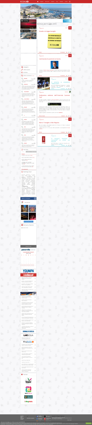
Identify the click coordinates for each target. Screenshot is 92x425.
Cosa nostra (29, 179)
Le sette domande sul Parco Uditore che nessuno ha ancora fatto (28, 166)
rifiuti (34, 188)
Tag (66, 52)
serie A (28, 189)
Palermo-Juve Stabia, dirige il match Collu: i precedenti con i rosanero (27, 287)
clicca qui (72, 423)
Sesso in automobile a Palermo (28, 157)
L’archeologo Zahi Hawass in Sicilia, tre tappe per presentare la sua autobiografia (27, 327)
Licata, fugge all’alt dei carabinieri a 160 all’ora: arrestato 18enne (27, 354)
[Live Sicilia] (28, 335)
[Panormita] (28, 249)
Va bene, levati (88, 423)
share (69, 52)
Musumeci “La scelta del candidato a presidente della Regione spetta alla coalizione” (27, 323)
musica (33, 184)
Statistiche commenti (30, 418)
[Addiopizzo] (28, 397)
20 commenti (62, 52)
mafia (33, 183)
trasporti (28, 191)
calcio (30, 175)
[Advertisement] (46, 11)
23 (21, 265)
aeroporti (23, 174)
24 (23, 265)
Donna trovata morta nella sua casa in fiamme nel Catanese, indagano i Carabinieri (27, 307)
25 (26, 265)
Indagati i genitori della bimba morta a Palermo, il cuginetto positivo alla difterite (27, 314)
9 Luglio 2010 (41, 28)
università (33, 191)
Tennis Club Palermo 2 (55, 99)
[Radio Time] (28, 381)
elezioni (33, 180)
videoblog (61, 418)
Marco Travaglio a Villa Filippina (49, 123)
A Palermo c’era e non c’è (27, 155)
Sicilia (33, 189)
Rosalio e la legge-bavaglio (47, 31)
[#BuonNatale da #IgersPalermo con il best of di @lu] (32, 208)
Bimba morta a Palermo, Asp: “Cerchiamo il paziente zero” (26, 338)
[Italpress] (28, 293)
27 (30, 265)
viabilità (33, 194)
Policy (57, 1)
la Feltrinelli (28, 182)
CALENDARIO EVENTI (28, 252)
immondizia (33, 181)
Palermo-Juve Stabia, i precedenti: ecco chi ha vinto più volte (27, 290)
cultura (34, 179)
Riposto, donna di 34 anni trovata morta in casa (27, 351)
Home (37, 1)
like (71, 52)
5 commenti (63, 132)
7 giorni (28, 151)
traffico (23, 191)
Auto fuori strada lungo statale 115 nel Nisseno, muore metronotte (27, 320)
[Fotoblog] (28, 24)
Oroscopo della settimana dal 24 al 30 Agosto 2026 (27, 367)
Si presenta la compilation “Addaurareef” (60, 82)
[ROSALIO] (24, 1)
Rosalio (66, 27)
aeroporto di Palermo (31, 174)
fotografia (27, 181)
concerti (29, 178)
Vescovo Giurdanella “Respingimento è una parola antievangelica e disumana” (27, 318)
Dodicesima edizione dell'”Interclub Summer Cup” (54, 96)
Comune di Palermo (28, 177)
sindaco (23, 190)
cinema (23, 176)
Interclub (66, 91)
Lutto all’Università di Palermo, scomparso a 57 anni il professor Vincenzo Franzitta (27, 297)
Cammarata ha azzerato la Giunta (50, 59)
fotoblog (55, 418)
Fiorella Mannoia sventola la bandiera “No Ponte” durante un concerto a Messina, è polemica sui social (27, 303)
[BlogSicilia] (28, 342)
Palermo (45, 70)
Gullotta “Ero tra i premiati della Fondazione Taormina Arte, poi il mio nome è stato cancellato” (27, 310)
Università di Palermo (26, 193)
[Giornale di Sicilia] (28, 236)
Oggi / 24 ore (34, 151)
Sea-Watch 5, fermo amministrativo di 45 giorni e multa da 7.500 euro (27, 345)
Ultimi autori (47, 1)
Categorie (41, 1)
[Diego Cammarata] (54, 68)
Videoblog (26, 31)
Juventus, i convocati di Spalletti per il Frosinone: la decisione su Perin (27, 281)
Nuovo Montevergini (28, 185)
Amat (23, 175)
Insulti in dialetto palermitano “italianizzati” (27, 160)
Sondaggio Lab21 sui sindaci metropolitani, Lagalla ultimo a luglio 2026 (28, 163)
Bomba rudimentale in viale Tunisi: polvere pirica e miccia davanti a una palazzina (27, 348)
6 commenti (63, 88)
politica (28, 187)
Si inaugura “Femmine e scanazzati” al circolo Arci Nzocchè (60, 140)
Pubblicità (61, 1)
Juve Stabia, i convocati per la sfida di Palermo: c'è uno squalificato (27, 284)
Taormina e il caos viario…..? (26, 362)
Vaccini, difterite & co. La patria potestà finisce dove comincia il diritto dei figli (27, 364)
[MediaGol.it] (28, 274)
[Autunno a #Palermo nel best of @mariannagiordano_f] (24, 216)
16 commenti (62, 75)
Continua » (58, 87)
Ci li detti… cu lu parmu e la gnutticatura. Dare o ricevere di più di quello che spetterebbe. (28, 81)
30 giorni (23, 151)
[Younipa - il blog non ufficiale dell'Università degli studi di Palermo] (28, 271)
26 (28, 265)
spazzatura (29, 190)
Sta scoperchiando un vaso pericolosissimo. (28, 117)
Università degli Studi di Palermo (28, 192)
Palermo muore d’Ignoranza (26, 360)
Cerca (69, 1)
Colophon (52, 1)
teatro (34, 190)
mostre (28, 184)
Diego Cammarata (50, 70)
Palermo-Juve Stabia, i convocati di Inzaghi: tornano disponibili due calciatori (27, 278)
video (23, 194)
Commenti (63, 115)
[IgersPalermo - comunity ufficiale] (28, 390)
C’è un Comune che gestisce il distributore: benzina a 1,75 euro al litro (27, 357)
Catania (34, 175)
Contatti (66, 1)
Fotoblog (25, 20)
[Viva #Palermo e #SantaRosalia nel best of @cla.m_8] (32, 216)
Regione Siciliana (28, 188)
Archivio (25, 72)
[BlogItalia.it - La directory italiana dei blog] (28, 401)
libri (29, 183)
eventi (23, 181)
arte (26, 175)
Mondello (23, 184)
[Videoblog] (28, 34)
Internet (23, 182)
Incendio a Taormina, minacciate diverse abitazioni (26, 300)
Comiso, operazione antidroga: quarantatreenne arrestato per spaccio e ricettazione (26, 370)
